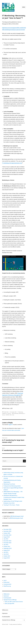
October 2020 (7, 533)
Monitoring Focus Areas (9, 484)
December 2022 (7, 529)
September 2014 (8, 548)
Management (17, 395)
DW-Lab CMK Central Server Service (14, 601)
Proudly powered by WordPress (15, 624)
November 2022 (7, 531)
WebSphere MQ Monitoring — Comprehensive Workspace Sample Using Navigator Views (14, 497)
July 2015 (6, 544)
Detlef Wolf (6, 412)
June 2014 (6, 554)
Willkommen (7, 594)
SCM (10, 414)
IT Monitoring (20, 412)
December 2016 (7, 535)
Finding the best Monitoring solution (12, 486)
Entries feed (6, 582)
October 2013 (7, 556)
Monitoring (16, 413)
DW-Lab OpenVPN (9, 603)
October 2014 (7, 546)
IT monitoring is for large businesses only (12, 163)
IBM (13, 413)
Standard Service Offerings (10, 599)
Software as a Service (6, 413)
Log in (5, 580)
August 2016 (7, 537)
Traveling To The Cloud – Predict (11, 505)
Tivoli (13, 414)
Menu (23, 7)
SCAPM (7, 414)
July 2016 (6, 538)
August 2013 (7, 558)
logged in (10, 424)
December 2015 (7, 540)
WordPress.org (7, 586)
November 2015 (7, 542)
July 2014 (6, 552)
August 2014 (7, 550)
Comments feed (7, 584)
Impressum (6, 596)
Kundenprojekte (7, 597)
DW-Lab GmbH (5, 624)
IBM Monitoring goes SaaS (17, 516)
